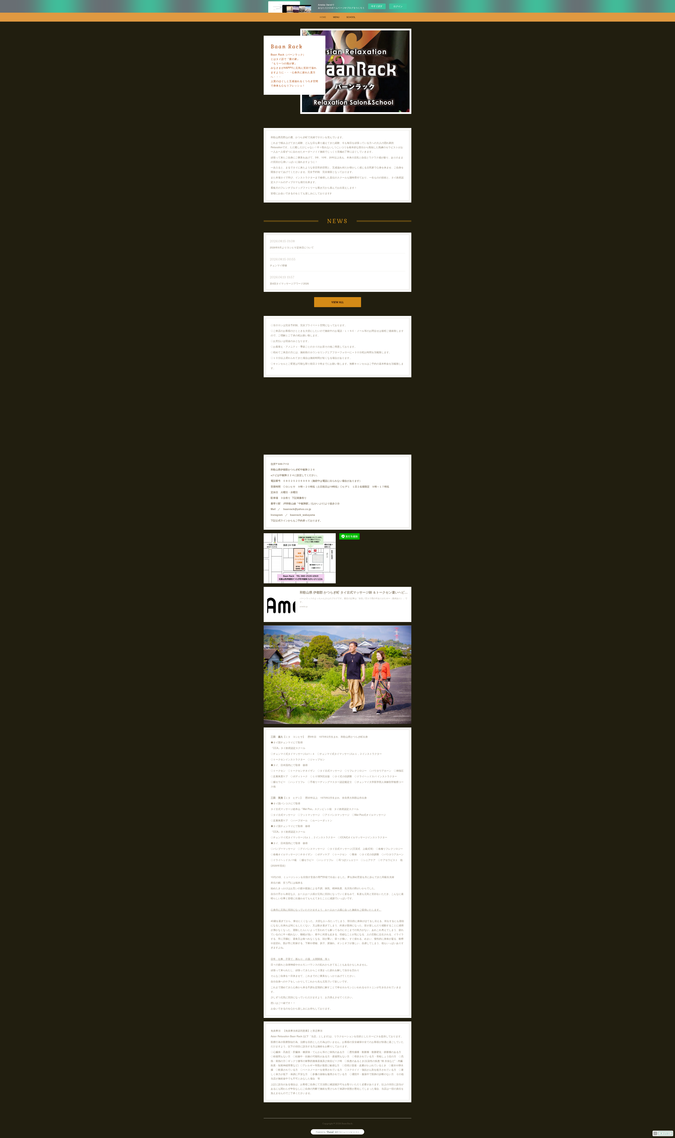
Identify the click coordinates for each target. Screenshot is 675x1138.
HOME (323, 16)
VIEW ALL (338, 302)
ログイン (398, 6)
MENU (336, 16)
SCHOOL (350, 16)
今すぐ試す (376, 6)
